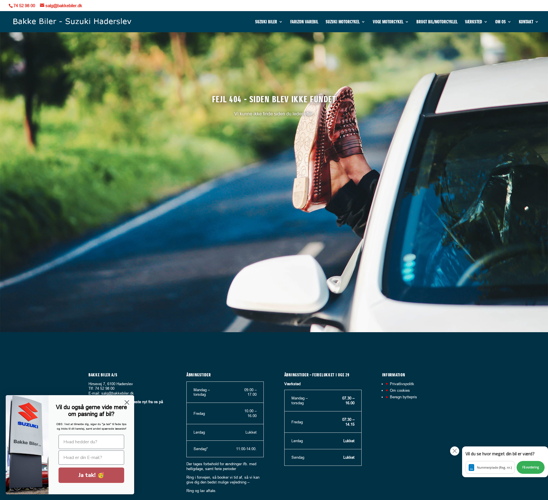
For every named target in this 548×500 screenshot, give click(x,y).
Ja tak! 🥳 (91, 475)
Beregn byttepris (403, 397)
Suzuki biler (266, 22)
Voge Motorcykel (388, 22)
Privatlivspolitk (402, 383)
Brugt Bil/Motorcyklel (437, 22)
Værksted (473, 22)
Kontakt (526, 22)
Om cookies (400, 390)
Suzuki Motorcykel (343, 22)
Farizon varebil (304, 22)
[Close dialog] (127, 402)
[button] (505, 461)
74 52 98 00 (24, 5)
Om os (500, 22)
